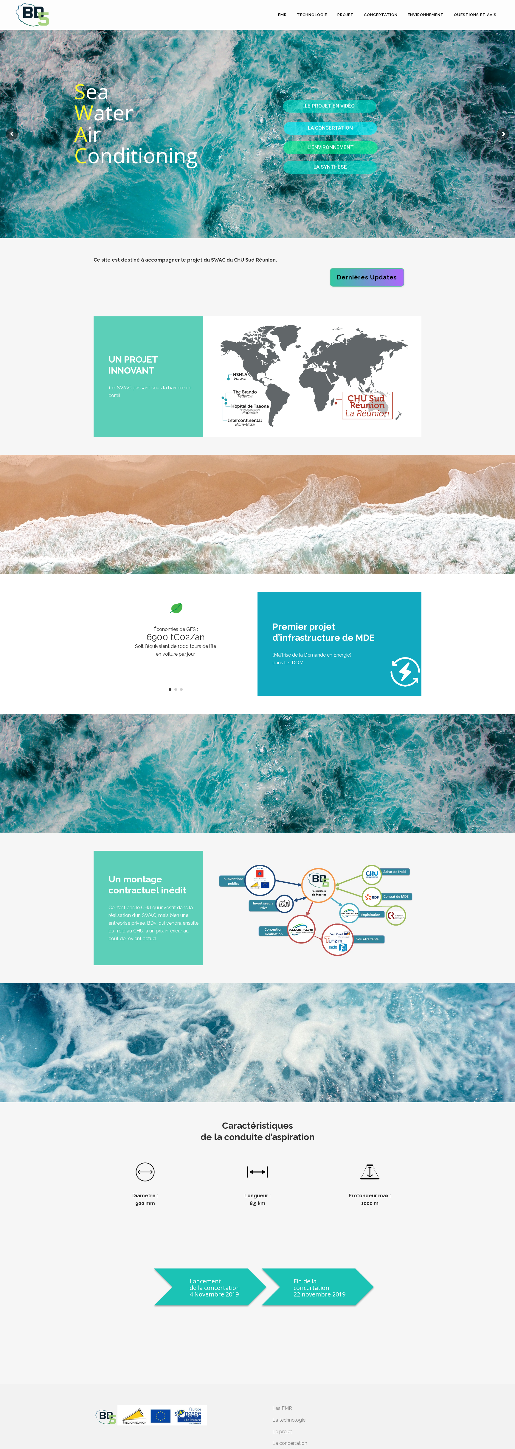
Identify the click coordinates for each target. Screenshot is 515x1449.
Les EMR (282, 1408)
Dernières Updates (367, 277)
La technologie (288, 1420)
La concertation (289, 1443)
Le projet (282, 1431)
